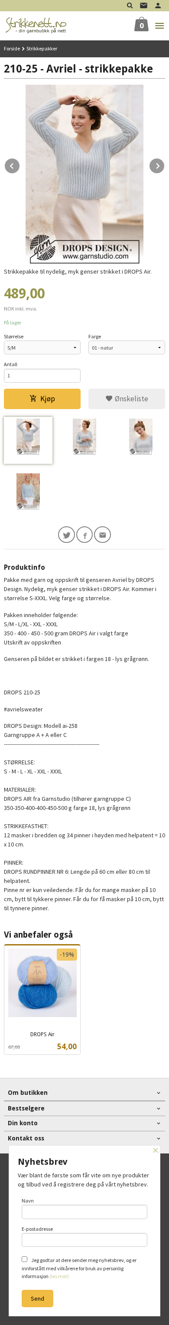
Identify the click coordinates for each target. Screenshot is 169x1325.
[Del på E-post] (102, 534)
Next (164, 164)
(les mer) (59, 1276)
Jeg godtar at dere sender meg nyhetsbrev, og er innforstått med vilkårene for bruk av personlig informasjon (79, 1268)
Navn (28, 1200)
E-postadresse (37, 1229)
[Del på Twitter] (66, 534)
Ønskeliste (130, 398)
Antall (10, 364)
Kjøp (47, 398)
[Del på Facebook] (84, 534)
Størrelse (13, 336)
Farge (94, 336)
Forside (12, 48)
